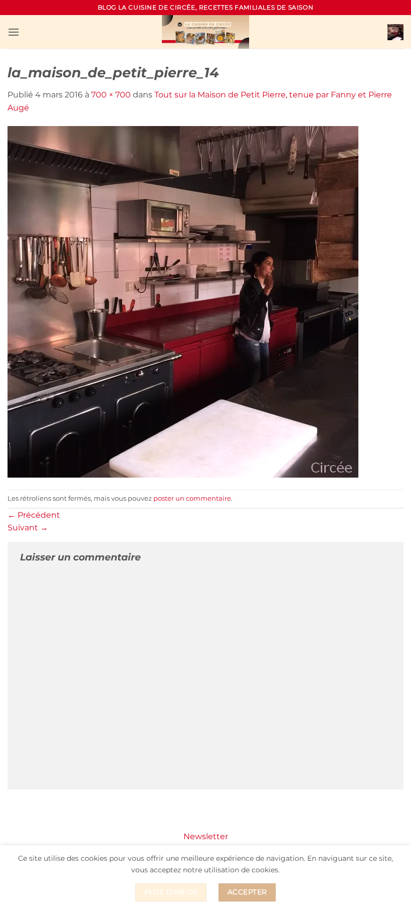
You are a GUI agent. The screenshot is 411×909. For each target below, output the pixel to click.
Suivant (28, 527)
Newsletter (205, 836)
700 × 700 (111, 94)
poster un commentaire (192, 498)
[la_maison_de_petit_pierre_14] (183, 301)
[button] (14, 32)
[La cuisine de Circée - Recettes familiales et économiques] (205, 32)
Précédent (34, 515)
